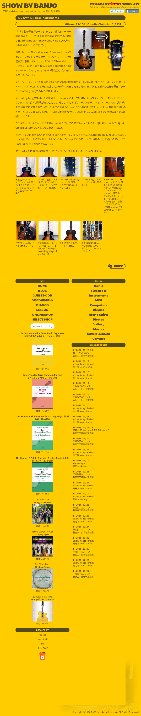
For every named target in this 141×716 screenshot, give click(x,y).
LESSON (42, 310)
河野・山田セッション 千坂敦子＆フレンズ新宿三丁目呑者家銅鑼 (91, 430)
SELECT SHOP (42, 319)
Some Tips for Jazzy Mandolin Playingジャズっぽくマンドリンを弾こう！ (42, 376)
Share (134, 11)
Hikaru (113, 3)
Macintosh (42, 639)
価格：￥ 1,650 (42, 369)
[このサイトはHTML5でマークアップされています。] (42, 656)
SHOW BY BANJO (29, 5)
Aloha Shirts (98, 315)
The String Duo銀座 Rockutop (81, 463)
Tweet (118, 11)
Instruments (98, 295)
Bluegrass (98, 291)
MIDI (98, 300)
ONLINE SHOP (42, 315)
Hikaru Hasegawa (109, 712)
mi (42, 643)
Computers (98, 305)
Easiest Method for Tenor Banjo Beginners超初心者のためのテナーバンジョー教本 (42, 334)
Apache (42, 634)
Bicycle (98, 310)
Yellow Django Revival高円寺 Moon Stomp (83, 364)
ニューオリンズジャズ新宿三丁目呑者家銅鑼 (83, 353)
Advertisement (98, 334)
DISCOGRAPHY (42, 300)
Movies (98, 329)
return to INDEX (117, 266)
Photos (98, 319)
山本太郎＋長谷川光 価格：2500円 (42, 610)
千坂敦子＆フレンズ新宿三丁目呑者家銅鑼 (83, 386)
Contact (98, 339)
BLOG (42, 291)
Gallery (99, 324)
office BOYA (42, 648)
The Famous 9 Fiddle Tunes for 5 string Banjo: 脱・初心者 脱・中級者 (42, 417)
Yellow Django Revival (42, 533)
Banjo (98, 286)
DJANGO (42, 305)
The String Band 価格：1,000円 (42, 578)
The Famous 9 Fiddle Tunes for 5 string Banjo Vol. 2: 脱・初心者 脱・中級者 (42, 459)
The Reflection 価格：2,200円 (42, 513)
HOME (42, 286)
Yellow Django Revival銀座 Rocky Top (83, 497)
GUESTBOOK (42, 295)
